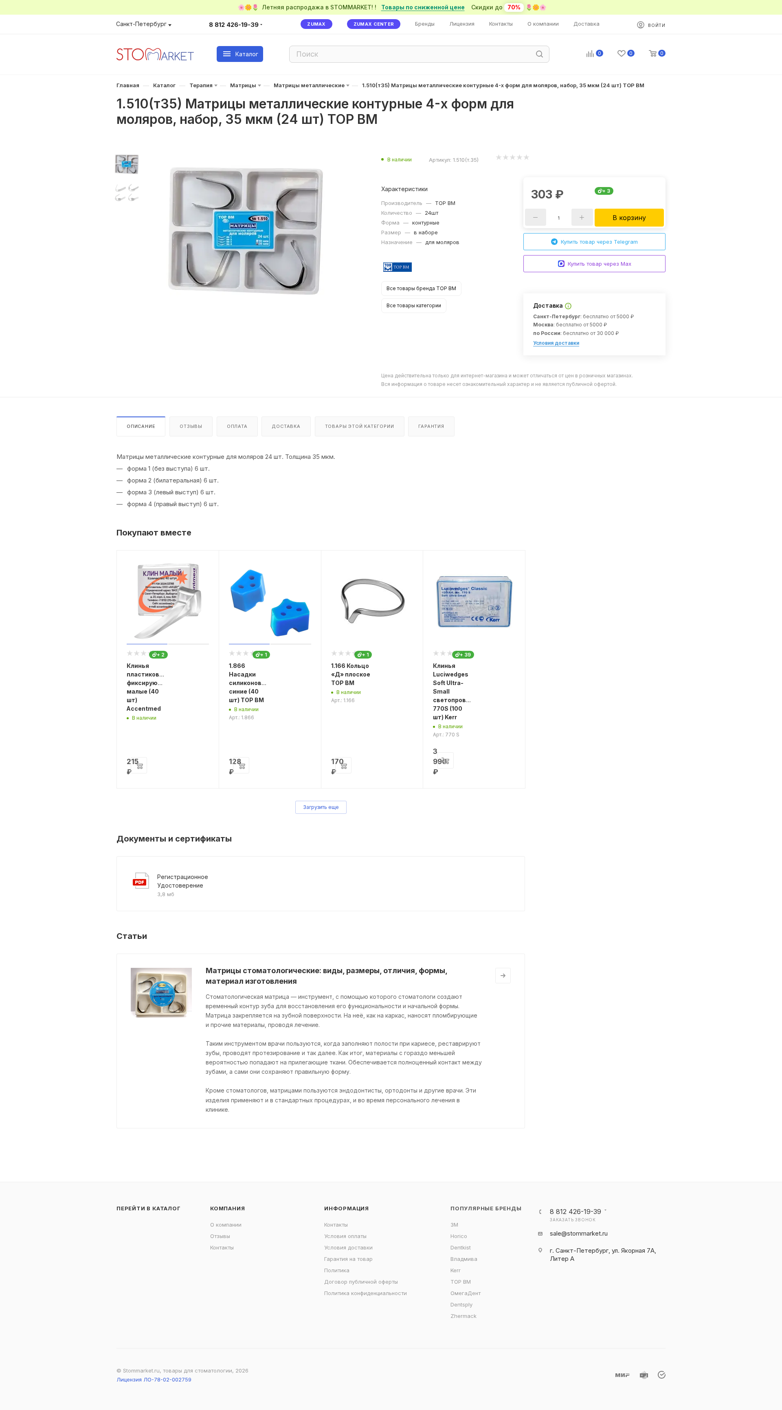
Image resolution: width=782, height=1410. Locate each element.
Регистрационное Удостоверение (182, 881)
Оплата (237, 426)
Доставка (286, 426)
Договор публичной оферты (361, 1281)
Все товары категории (414, 305)
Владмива (463, 1259)
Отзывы (191, 426)
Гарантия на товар (348, 1259)
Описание (141, 426)
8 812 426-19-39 (234, 25)
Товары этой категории (359, 426)
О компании (226, 1224)
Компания (227, 1208)
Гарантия (431, 426)
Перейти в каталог (148, 1208)
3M (454, 1224)
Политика (336, 1270)
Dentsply (461, 1304)
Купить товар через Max (599, 263)
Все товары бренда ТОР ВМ (421, 288)
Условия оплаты (345, 1236)
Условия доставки (556, 343)
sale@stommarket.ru (579, 1233)
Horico (458, 1236)
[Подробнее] (503, 975)
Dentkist (460, 1247)
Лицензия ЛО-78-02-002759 (153, 1379)
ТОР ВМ (460, 1281)
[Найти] (539, 54)
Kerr (455, 1270)
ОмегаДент (465, 1293)
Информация (346, 1208)
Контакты (222, 1247)
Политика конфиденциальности (365, 1293)
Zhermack (463, 1316)
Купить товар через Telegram (599, 241)
